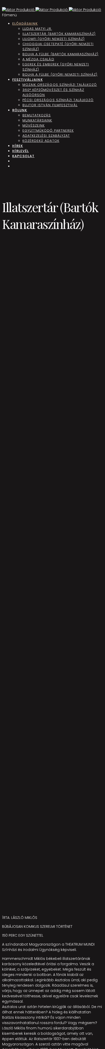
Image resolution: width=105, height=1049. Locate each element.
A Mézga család (38, 59)
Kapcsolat (23, 156)
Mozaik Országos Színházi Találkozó (59, 84)
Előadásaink (25, 23)
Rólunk (19, 110)
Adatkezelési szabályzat (46, 135)
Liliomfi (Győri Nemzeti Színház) (53, 38)
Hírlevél (20, 150)
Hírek (17, 145)
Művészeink (33, 125)
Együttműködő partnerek (48, 130)
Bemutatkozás (36, 115)
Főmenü (9, 15)
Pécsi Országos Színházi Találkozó (58, 100)
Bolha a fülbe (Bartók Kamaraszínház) (60, 54)
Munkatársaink (37, 120)
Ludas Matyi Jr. (37, 28)
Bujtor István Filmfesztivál (49, 105)
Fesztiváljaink (27, 79)
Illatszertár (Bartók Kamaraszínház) (59, 33)
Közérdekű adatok (40, 140)
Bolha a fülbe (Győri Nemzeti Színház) (59, 74)
